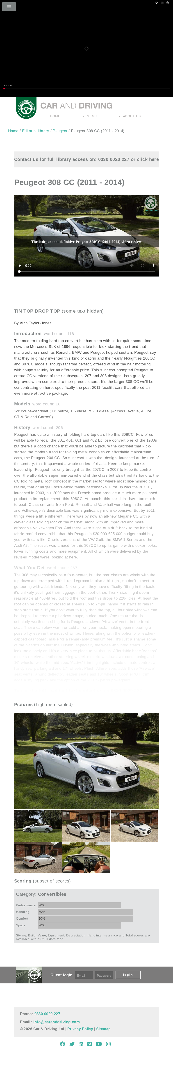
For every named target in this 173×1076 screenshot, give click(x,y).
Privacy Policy (80, 1029)
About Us (132, 116)
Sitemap (103, 1029)
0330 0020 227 (47, 1014)
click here (148, 159)
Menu (92, 116)
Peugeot (60, 131)
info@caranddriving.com (56, 1022)
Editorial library (35, 131)
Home (55, 116)
